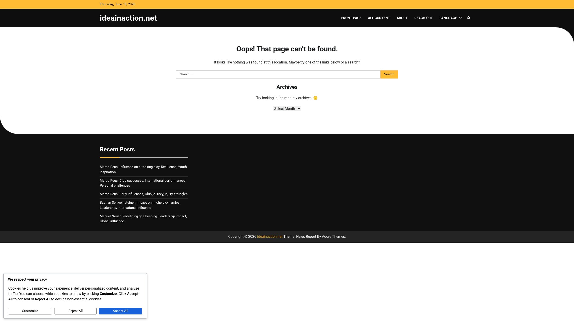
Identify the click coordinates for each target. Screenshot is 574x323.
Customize (30, 311)
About (402, 18)
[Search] (468, 18)
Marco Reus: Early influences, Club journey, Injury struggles (144, 194)
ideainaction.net (128, 18)
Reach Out (423, 18)
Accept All (120, 311)
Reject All (75, 311)
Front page (351, 18)
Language (448, 18)
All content (379, 18)
